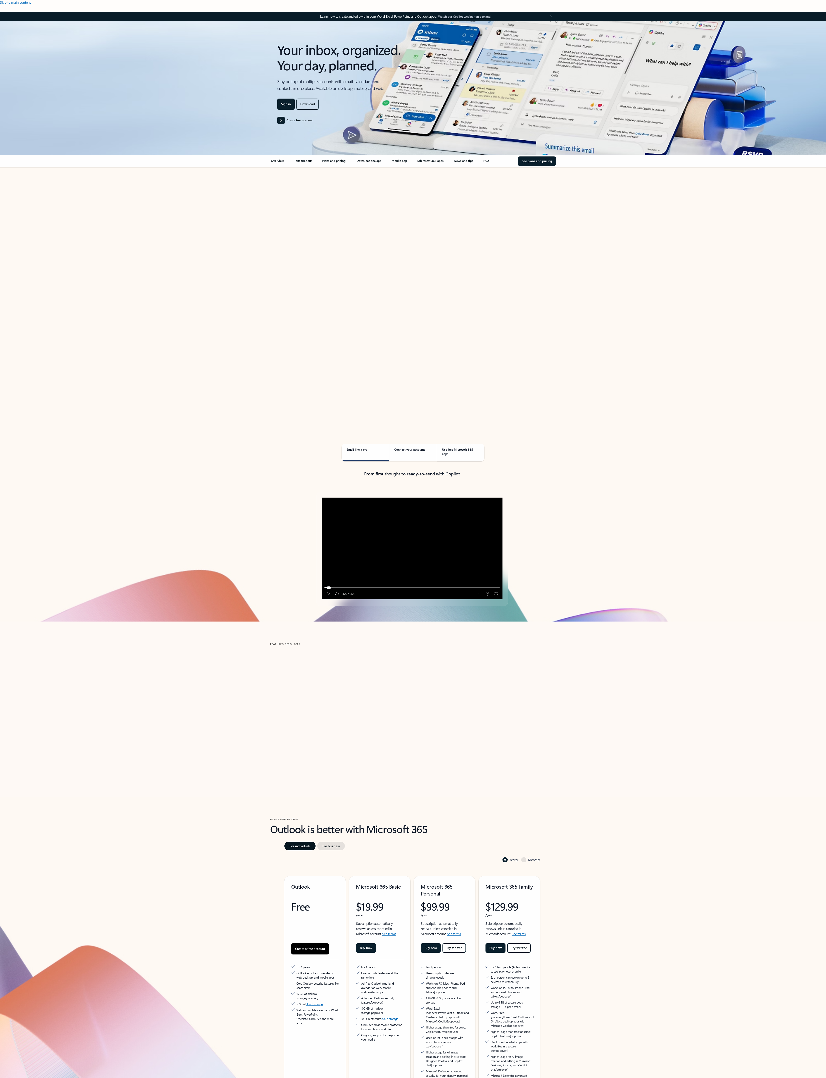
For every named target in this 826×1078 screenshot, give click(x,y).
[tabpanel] (412, 292)
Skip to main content (15, 2)
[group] (315, 706)
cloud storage (314, 980)
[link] (277, 162)
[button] (288, 744)
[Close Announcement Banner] (550, 16)
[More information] (329, 974)
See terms (389, 914)
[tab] (283, 213)
